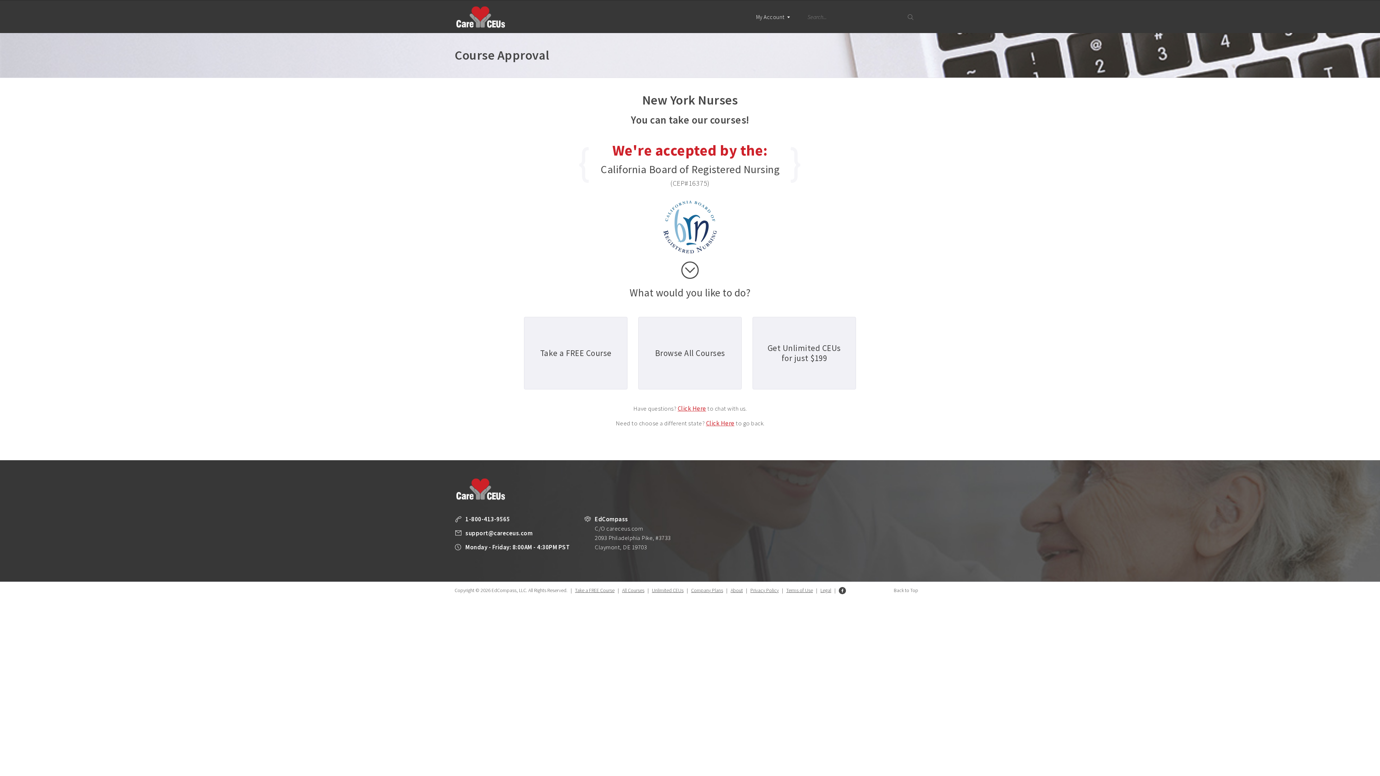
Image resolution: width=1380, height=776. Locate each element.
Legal (825, 590)
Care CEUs (480, 17)
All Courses (633, 590)
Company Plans (707, 590)
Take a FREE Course (595, 590)
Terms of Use (799, 590)
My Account (771, 16)
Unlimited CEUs (668, 590)
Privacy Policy (764, 590)
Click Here (692, 408)
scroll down (690, 270)
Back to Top (906, 590)
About (737, 590)
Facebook (842, 590)
